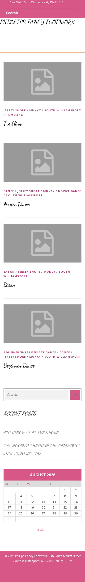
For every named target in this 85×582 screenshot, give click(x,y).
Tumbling (14, 115)
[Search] (75, 395)
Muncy (35, 110)
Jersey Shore (15, 110)
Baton (9, 271)
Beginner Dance (19, 365)
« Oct (41, 529)
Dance (9, 191)
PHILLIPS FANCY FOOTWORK (37, 22)
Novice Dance (69, 191)
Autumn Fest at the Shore (31, 432)
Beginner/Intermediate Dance (30, 352)
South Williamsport (62, 110)
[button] (4, 31)
